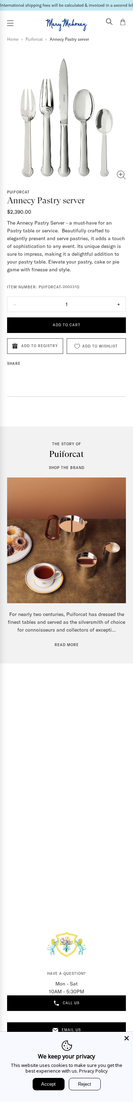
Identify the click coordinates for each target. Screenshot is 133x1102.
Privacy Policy (93, 1071)
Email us (71, 1030)
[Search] (109, 22)
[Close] (126, 1038)
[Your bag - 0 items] (123, 23)
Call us (71, 1003)
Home (12, 39)
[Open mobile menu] (10, 23)
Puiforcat (34, 39)
